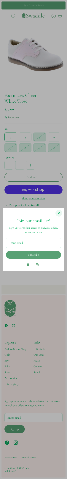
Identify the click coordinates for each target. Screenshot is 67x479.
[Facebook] (28, 265)
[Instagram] (37, 265)
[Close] (58, 213)
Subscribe (33, 254)
